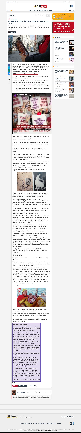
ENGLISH (66, 2)
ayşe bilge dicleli (32, 385)
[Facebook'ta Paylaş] (9, 65)
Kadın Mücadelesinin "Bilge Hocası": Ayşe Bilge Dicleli (28, 22)
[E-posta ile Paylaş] (9, 79)
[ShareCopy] (9, 76)
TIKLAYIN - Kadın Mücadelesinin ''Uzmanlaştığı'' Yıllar (25, 73)
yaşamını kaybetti (28, 84)
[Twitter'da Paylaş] (9, 67)
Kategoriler (71, 10)
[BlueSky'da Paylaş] (9, 73)
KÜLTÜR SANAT (12, 15)
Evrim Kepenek (21, 392)
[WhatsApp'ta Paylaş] (9, 70)
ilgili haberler (57, 37)
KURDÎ (72, 2)
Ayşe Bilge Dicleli (25, 76)
